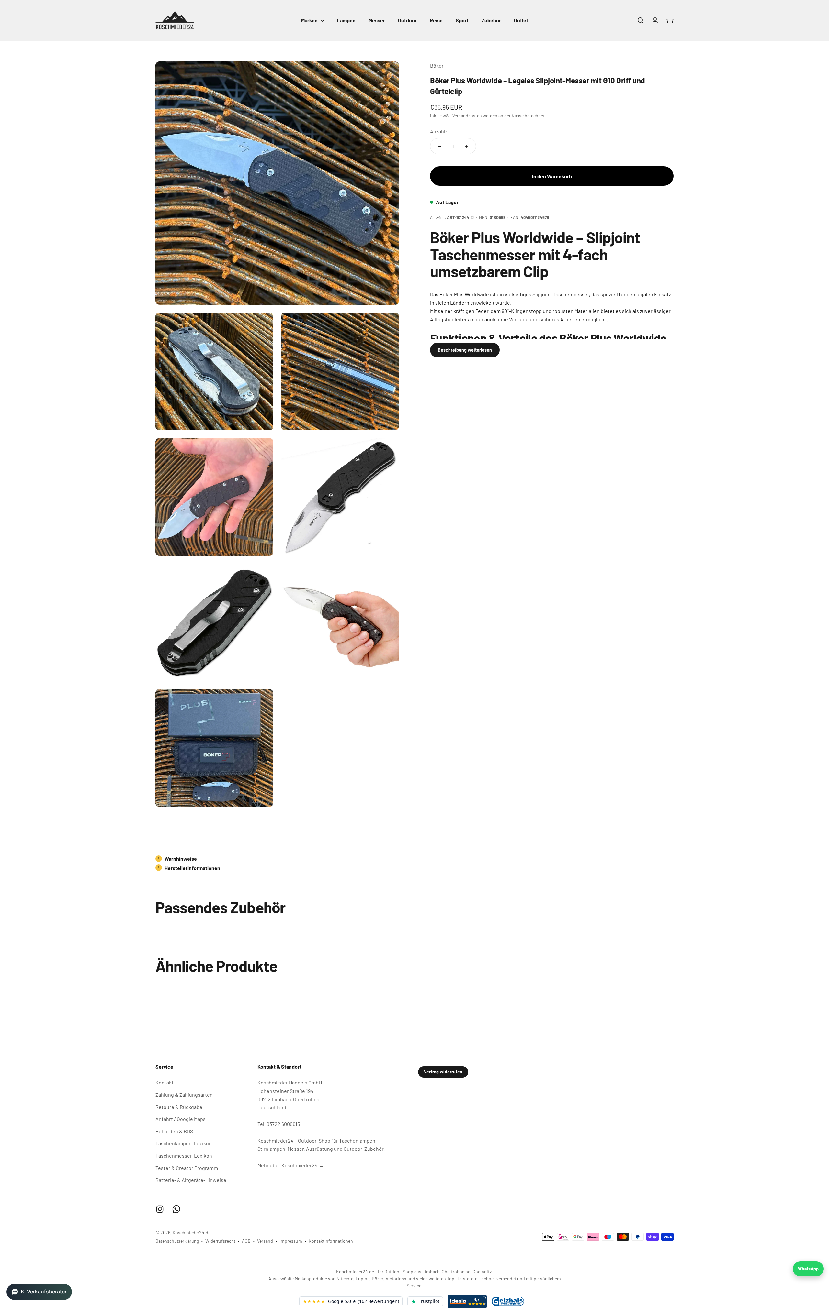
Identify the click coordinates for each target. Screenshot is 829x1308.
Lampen (346, 20)
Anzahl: (438, 131)
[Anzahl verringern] (439, 146)
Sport (462, 20)
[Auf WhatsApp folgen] (176, 1209)
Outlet (521, 20)
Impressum (290, 1241)
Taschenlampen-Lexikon (183, 1143)
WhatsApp (808, 1268)
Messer (377, 20)
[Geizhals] (508, 1301)
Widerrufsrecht (220, 1241)
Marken (309, 20)
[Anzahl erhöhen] (466, 146)
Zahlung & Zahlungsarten (184, 1095)
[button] (39, 1292)
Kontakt (164, 1082)
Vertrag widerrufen (443, 1071)
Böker (437, 65)
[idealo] (467, 1301)
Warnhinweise (177, 858)
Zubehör (491, 20)
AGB (246, 1241)
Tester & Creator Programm (186, 1168)
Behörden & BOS (174, 1131)
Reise (436, 20)
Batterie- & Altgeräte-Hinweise (190, 1180)
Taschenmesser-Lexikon (183, 1155)
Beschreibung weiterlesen (465, 350)
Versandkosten (467, 115)
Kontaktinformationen (331, 1241)
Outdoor (407, 20)
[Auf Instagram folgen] (159, 1209)
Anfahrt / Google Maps (180, 1119)
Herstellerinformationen (189, 868)
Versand (265, 1241)
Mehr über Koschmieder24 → (290, 1165)
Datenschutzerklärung (177, 1241)
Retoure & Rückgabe (178, 1107)
